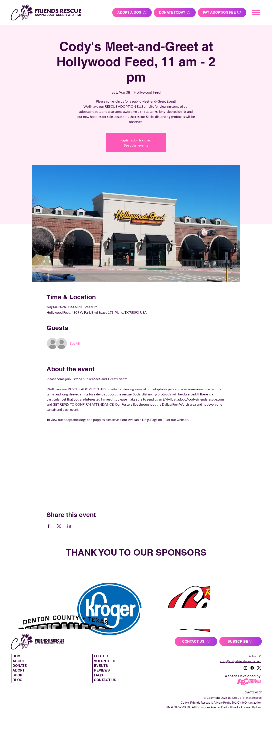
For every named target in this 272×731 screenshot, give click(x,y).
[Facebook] (252, 668)
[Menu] (256, 12)
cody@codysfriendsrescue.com (240, 661)
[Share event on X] (59, 526)
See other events (136, 145)
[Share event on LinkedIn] (69, 526)
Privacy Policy (252, 692)
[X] (259, 668)
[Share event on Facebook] (49, 526)
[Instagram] (245, 668)
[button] (240, 641)
